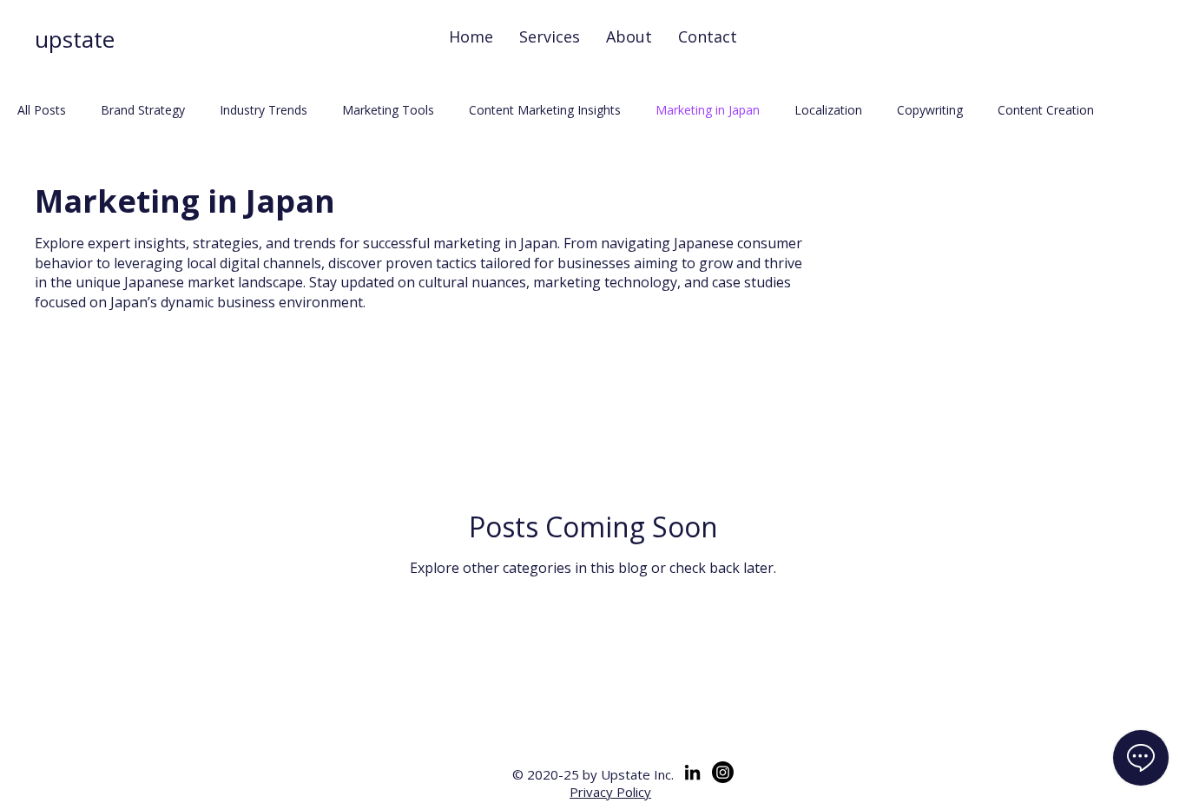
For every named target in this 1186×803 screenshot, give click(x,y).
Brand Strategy (143, 110)
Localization (828, 110)
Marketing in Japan (708, 110)
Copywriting (930, 110)
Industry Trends (263, 110)
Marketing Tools (388, 110)
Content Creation (1046, 110)
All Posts (41, 110)
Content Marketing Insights (545, 110)
